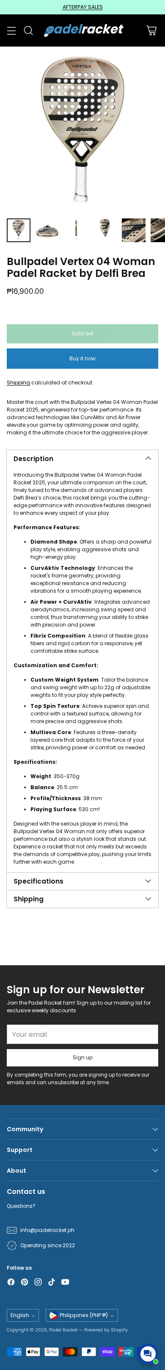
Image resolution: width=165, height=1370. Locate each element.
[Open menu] (11, 30)
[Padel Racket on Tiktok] (52, 1283)
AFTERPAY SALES (83, 7)
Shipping (18, 382)
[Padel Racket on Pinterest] (24, 1283)
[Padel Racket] (82, 30)
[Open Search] (28, 30)
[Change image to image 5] (134, 230)
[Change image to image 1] (18, 230)
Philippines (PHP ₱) (84, 1315)
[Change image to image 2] (47, 230)
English (20, 1315)
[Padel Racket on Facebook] (11, 1283)
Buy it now (82, 358)
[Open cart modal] (151, 30)
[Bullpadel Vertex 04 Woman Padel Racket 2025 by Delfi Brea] (82, 129)
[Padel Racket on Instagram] (38, 1283)
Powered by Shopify (106, 1330)
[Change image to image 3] (76, 230)
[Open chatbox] (148, 1354)
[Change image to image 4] (105, 230)
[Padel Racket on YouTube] (65, 1283)
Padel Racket (63, 1330)
